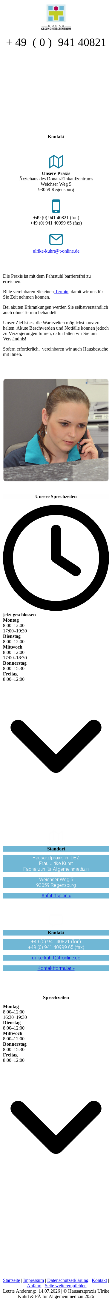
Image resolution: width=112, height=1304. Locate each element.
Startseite (11, 1280)
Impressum (33, 1280)
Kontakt (99, 1280)
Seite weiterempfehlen (66, 1285)
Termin (61, 291)
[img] (56, 15)
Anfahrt (34, 1285)
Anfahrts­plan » (56, 895)
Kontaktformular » (56, 968)
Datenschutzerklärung (67, 1280)
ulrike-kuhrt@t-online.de (56, 251)
